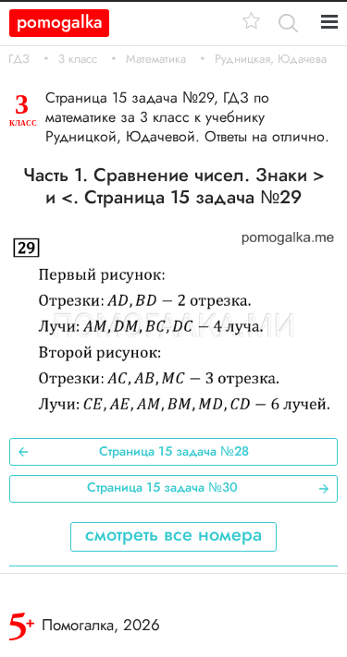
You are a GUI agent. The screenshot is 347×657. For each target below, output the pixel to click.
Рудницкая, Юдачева (271, 59)
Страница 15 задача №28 (174, 451)
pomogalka (60, 21)
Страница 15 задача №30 (162, 487)
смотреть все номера (173, 534)
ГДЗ (19, 59)
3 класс (77, 59)
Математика (156, 59)
